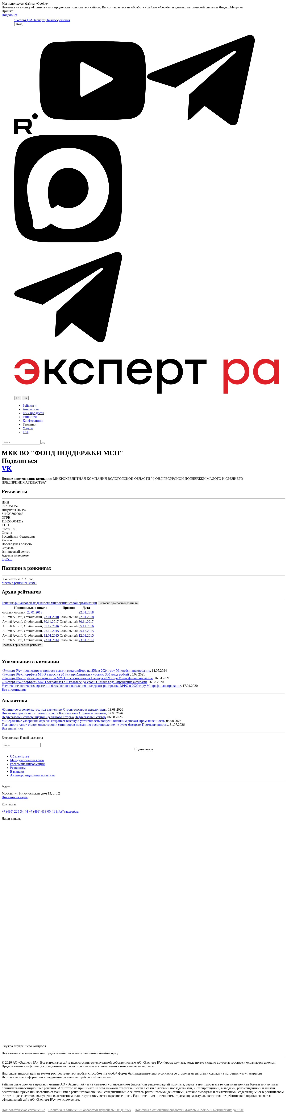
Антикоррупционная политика (32, 775)
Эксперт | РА (23, 20)
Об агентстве (19, 756)
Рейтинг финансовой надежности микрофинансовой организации (49, 603)
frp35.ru (7, 559)
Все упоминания (14, 689)
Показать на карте (15, 797)
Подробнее (9, 15)
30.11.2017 (51, 621)
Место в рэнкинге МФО (19, 583)
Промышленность (152, 721)
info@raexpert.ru (67, 811)
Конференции (33, 420)
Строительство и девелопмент (84, 709)
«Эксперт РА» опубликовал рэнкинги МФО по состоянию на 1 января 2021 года (60, 678)
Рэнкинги (30, 417)
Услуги (28, 428)
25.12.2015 (51, 631)
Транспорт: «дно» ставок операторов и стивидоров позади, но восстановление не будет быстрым (71, 724)
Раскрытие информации (27, 764)
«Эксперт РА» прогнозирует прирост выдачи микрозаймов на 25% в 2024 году (59, 670)
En (17, 398)
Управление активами (131, 682)
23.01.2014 (51, 640)
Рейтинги (30, 405)
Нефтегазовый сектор (90, 717)
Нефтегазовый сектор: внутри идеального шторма (38, 717)
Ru (25, 398)
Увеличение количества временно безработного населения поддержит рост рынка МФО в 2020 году (74, 685)
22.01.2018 (34, 612)
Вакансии (17, 771)
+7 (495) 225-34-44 (15, 811)
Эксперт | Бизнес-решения (51, 20)
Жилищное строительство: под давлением (32, 709)
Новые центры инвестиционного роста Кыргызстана (40, 713)
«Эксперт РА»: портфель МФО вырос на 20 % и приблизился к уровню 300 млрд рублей (66, 674)
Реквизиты (18, 767)
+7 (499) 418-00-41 (42, 811)
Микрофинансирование (133, 670)
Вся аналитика (12, 728)
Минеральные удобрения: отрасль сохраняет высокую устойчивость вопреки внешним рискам (70, 721)
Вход (19, 24)
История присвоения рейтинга (119, 603)
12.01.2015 (51, 635)
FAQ (26, 432)
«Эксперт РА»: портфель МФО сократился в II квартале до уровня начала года (58, 682)
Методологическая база (27, 760)
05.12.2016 (51, 626)
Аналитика (31, 409)
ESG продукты (33, 413)
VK (7, 468)
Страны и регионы (92, 713)
